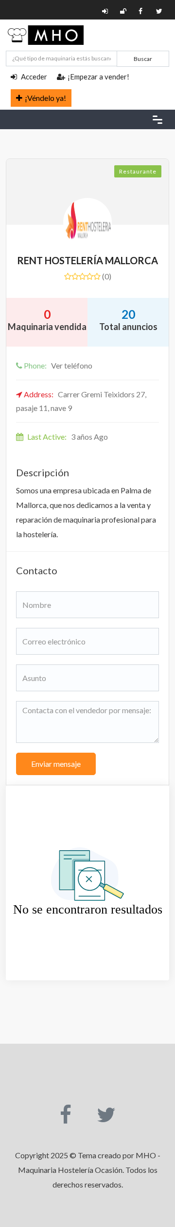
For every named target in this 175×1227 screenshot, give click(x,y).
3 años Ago (67, 436)
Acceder (33, 76)
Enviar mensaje (56, 763)
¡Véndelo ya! (45, 97)
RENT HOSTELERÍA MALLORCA (87, 260)
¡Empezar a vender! (98, 76)
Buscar (143, 58)
